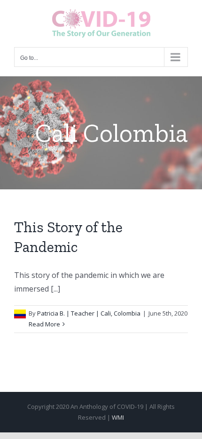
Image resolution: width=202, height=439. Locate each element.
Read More (44, 324)
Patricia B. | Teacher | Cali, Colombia (88, 313)
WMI (118, 417)
